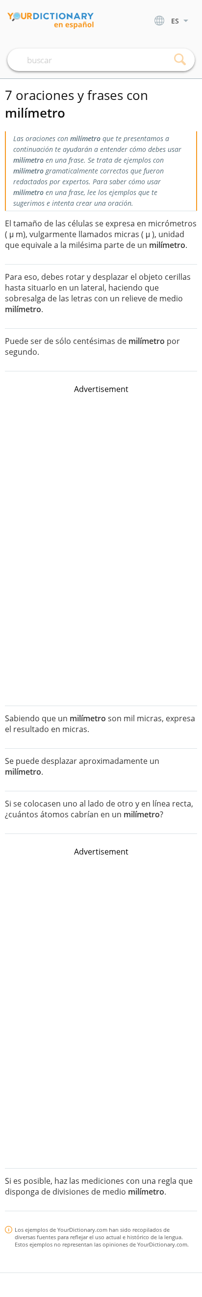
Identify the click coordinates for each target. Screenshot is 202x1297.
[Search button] (180, 60)
